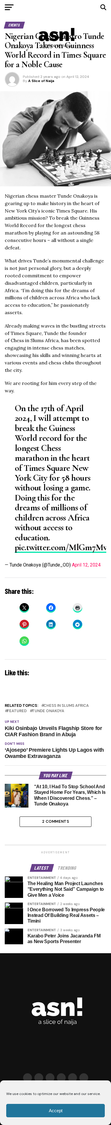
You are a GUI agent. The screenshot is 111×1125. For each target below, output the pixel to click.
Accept (55, 1110)
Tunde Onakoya (48, 711)
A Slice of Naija (41, 80)
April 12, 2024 (86, 565)
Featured (17, 711)
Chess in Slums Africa (66, 706)
